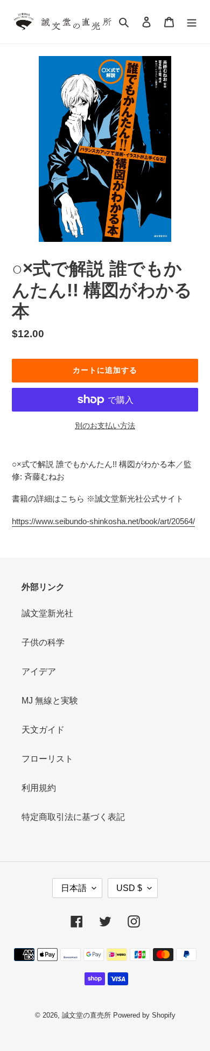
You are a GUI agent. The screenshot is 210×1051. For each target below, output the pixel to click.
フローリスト (47, 758)
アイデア (39, 671)
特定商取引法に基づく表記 (73, 817)
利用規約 (39, 787)
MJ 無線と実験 (50, 700)
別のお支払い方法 (105, 425)
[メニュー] (191, 22)
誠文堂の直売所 (86, 1015)
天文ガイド (43, 729)
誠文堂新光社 (47, 613)
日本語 (74, 888)
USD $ (129, 888)
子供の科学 (43, 642)
